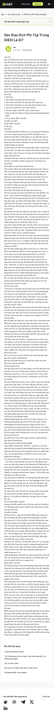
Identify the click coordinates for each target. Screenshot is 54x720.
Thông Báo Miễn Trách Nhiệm (15, 672)
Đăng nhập (26, 4)
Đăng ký (38, 4)
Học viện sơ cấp (14, 14)
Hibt (2, 14)
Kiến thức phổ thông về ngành (35, 14)
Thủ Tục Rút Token (11, 663)
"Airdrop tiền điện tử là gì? (14, 652)
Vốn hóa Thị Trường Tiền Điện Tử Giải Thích (21, 668)
